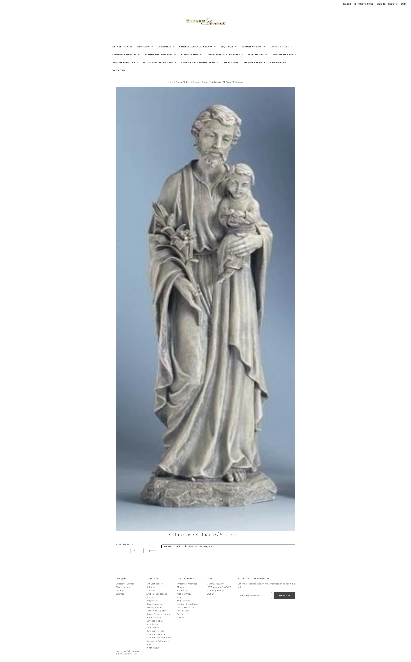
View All (180, 617)
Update (152, 550)
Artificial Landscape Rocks (196, 46)
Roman (180, 614)
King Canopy (183, 600)
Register (393, 4)
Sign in (381, 4)
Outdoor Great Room (187, 604)
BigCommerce (133, 651)
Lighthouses (256, 54)
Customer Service (254, 62)
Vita (179, 597)
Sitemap (120, 594)
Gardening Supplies (124, 54)
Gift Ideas (143, 46)
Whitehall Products (187, 583)
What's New (231, 62)
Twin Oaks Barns (185, 607)
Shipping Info (278, 62)
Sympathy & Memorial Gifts (198, 62)
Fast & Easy (183, 610)
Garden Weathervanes (159, 54)
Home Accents (189, 54)
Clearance (164, 46)
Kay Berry (182, 590)
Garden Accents (252, 46)
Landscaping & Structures (223, 54)
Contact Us (118, 70)
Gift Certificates (363, 4)
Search (347, 4)
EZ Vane (181, 587)
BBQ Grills (227, 46)
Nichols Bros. (184, 594)
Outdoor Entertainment (158, 62)
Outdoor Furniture (123, 62)
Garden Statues (279, 46)
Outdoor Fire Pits (282, 54)
